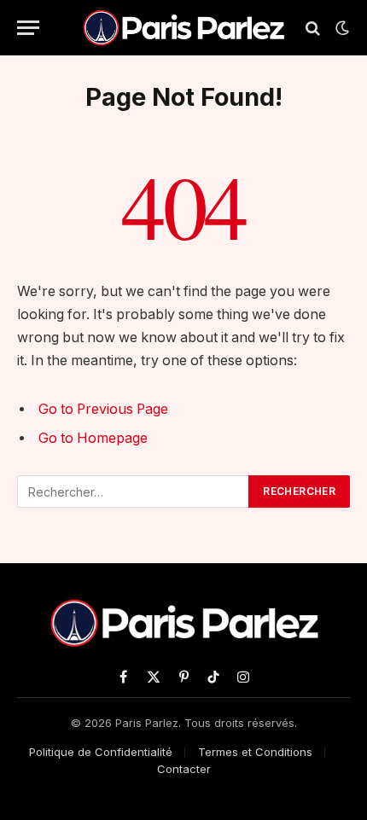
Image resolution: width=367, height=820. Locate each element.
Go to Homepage (93, 438)
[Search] (312, 28)
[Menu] (28, 28)
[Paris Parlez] (183, 27)
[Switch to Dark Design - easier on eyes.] (340, 28)
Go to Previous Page (103, 409)
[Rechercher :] (133, 491)
